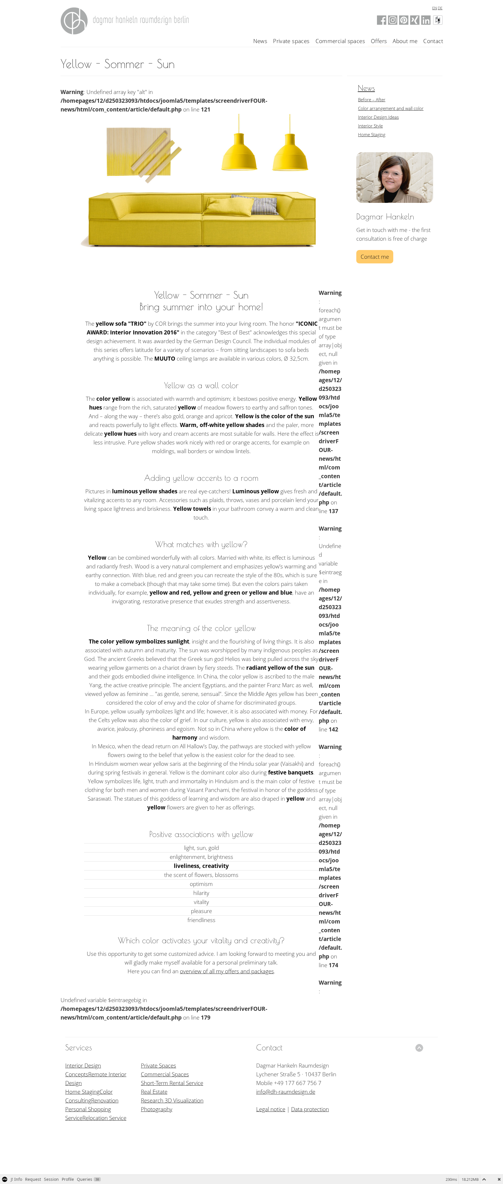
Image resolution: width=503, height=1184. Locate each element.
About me (405, 41)
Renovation (104, 1100)
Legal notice (270, 1109)
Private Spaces (158, 1065)
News (260, 41)
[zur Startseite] (126, 19)
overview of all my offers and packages (227, 971)
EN (434, 7)
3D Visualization (184, 1100)
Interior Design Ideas (378, 117)
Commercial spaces (340, 41)
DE (440, 7)
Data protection (310, 1109)
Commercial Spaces (165, 1074)
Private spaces (291, 41)
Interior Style (370, 126)
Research (153, 1100)
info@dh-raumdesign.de (285, 1092)
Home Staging (371, 134)
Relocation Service (104, 1118)
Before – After (371, 99)
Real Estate (154, 1092)
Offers (379, 41)
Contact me (375, 256)
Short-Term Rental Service (172, 1083)
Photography (156, 1109)
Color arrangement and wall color (391, 108)
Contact (433, 41)
